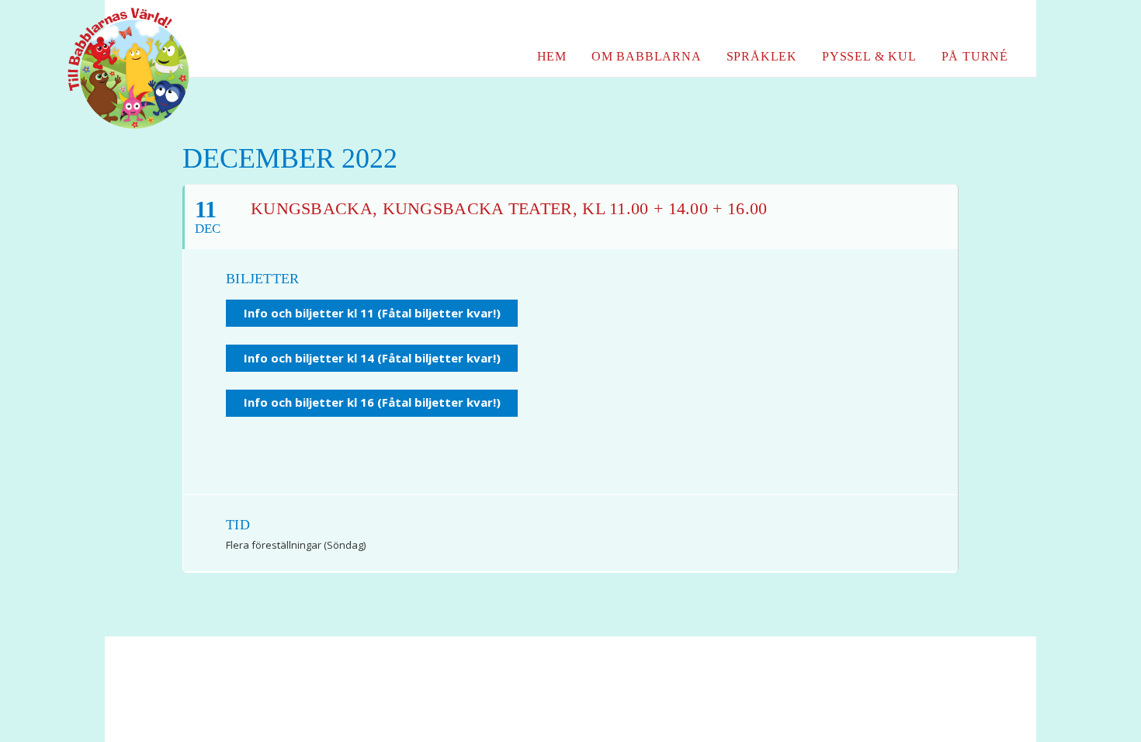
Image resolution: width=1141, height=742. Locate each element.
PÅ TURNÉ (975, 56)
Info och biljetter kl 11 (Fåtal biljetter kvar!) (372, 313)
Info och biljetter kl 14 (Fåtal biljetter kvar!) (372, 358)
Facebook (939, 22)
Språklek (762, 56)
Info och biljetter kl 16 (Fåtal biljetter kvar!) (372, 402)
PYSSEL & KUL (869, 56)
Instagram (997, 22)
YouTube (969, 22)
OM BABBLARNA (646, 56)
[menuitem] (939, 22)
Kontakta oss (443, 696)
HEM (552, 56)
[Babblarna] (116, 68)
